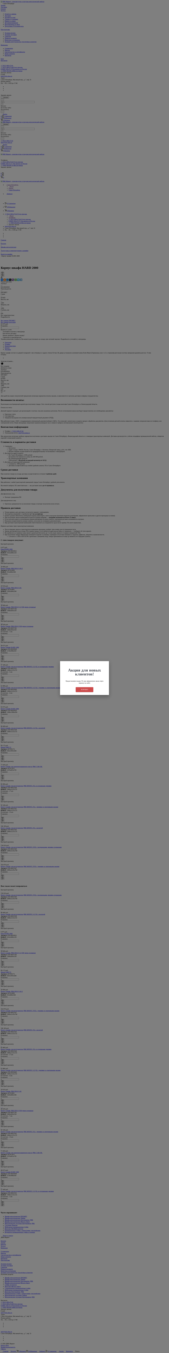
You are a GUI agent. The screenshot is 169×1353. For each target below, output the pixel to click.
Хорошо (84, 689)
